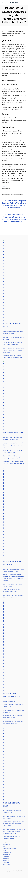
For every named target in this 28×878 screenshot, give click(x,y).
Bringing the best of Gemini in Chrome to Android (11, 837)
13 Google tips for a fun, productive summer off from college (13, 722)
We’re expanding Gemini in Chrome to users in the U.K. (14, 817)
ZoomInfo (6, 858)
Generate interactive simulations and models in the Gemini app (13, 570)
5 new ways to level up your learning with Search (13, 711)
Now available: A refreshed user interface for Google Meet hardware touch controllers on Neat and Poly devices (13, 577)
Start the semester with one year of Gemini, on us (13, 705)
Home (3, 192)
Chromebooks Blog (13, 433)
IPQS (4, 847)
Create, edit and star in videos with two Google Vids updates (13, 343)
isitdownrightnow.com (9, 848)
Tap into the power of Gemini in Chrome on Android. (12, 811)
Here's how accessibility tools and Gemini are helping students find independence (13, 445)
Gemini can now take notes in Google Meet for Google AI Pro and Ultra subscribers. (13, 350)
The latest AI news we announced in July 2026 (13, 338)
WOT (4, 850)
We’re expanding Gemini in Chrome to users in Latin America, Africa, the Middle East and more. (14, 831)
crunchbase (6, 844)
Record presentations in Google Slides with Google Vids (12, 590)
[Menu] (2, 2)
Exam (3, 190)
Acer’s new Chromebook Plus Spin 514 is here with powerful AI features (13, 462)
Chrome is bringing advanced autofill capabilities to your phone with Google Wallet (13, 823)
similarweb (6, 862)
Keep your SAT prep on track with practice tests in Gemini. (12, 716)
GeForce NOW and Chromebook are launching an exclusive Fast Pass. (13, 457)
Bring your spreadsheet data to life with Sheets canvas (13, 332)
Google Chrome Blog (11, 804)
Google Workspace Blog (13, 325)
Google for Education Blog (11, 694)
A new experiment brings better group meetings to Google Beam (12, 356)
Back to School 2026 (9, 701)
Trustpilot (6, 860)
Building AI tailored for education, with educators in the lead (12, 438)
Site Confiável (7, 864)
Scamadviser (7, 852)
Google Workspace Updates (13, 562)
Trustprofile (6, 854)
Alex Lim (5, 186)
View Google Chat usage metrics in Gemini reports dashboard (13, 596)
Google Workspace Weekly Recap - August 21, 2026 (13, 585)
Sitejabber (6, 856)
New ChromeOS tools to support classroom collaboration (12, 451)
